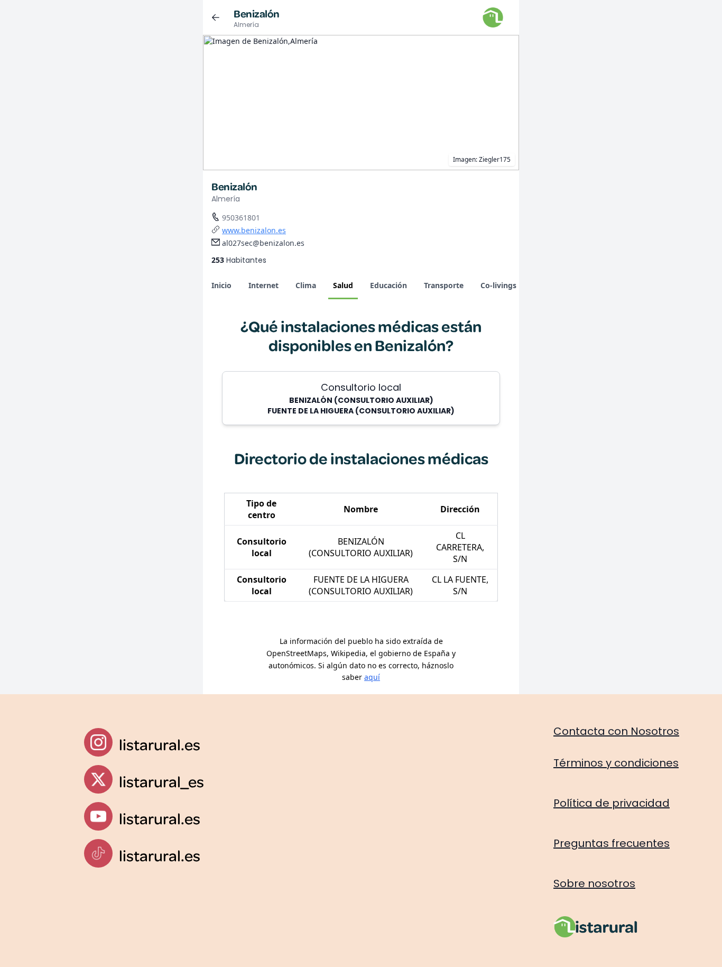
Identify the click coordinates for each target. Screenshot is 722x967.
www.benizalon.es (254, 230)
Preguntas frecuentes (611, 843)
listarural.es (159, 744)
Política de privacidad (611, 803)
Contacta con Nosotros (616, 731)
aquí (372, 677)
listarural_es (161, 781)
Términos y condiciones (616, 763)
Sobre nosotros (594, 883)
